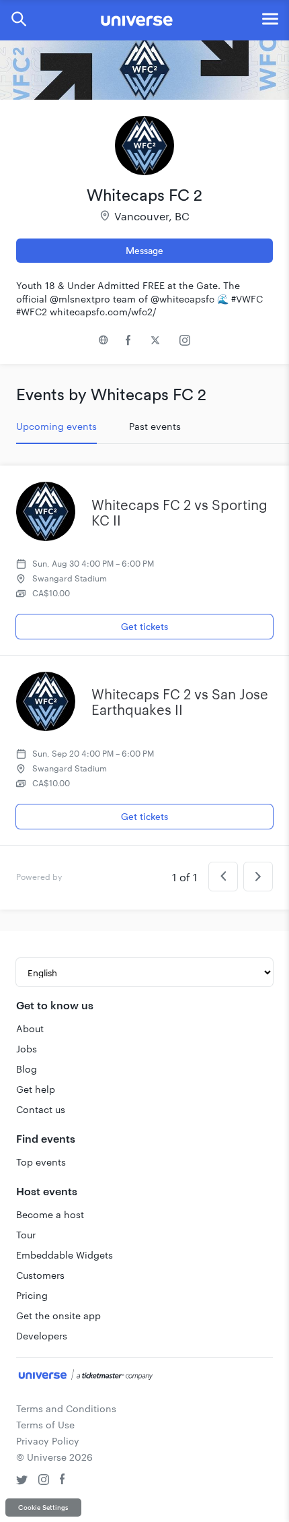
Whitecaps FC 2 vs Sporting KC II (179, 512)
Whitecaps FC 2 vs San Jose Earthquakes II (179, 702)
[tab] (56, 426)
